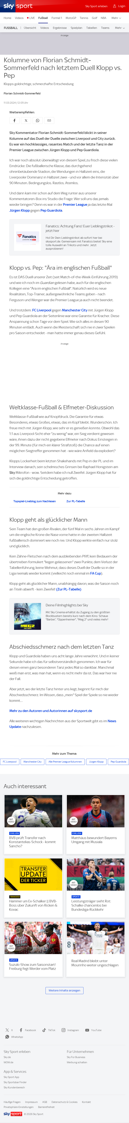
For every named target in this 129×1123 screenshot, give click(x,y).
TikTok (51, 1030)
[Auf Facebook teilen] (14, 120)
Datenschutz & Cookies (64, 1102)
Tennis (84, 18)
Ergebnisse (60, 27)
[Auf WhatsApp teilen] (38, 120)
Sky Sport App (11, 1077)
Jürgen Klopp (19, 210)
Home (7, 18)
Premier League (75, 204)
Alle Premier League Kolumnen (65, 761)
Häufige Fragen (12, 1102)
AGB (44, 1102)
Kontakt (86, 1102)
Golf (94, 18)
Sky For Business (76, 1057)
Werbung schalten (77, 1062)
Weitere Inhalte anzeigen (64, 990)
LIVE (32, 18)
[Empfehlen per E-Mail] (49, 120)
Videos (19, 18)
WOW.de (8, 1062)
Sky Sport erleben (96, 6)
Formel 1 (57, 18)
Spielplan (76, 27)
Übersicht (30, 27)
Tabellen (91, 27)
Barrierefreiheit (46, 1107)
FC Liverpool (41, 310)
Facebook (30, 1030)
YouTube (96, 1030)
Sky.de (7, 1057)
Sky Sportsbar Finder (15, 1082)
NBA (103, 18)
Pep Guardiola (51, 210)
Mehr (115, 18)
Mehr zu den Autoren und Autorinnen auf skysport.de (50, 711)
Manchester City (74, 310)
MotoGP (71, 18)
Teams (105, 27)
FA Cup (95, 573)
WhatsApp (17, 1036)
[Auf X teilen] (26, 120)
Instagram (73, 1030)
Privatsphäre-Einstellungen (19, 1107)
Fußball (43, 18)
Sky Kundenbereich (14, 1087)
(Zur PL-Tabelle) (68, 589)
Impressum (31, 1102)
